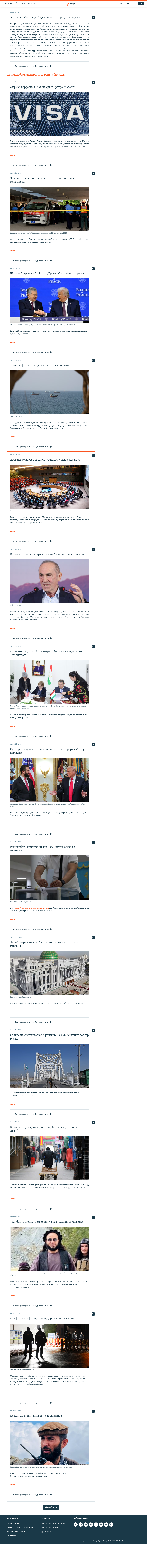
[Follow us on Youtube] (86, 1524)
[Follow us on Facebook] (81, 1524)
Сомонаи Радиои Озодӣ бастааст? (20, 1528)
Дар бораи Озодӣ (13, 1523)
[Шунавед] (134, 3)
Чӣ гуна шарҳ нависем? (16, 1532)
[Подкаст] (111, 1524)
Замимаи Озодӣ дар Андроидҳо (52, 1523)
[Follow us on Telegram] (101, 1524)
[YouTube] (128, 3)
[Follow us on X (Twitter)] (96, 1524)
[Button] (21, 66)
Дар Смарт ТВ (45, 1532)
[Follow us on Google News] (76, 1524)
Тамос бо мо (11, 1536)
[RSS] (106, 1524)
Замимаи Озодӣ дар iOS (49, 1528)
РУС (121, 4)
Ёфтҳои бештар (51, 1507)
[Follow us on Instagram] (91, 1524)
